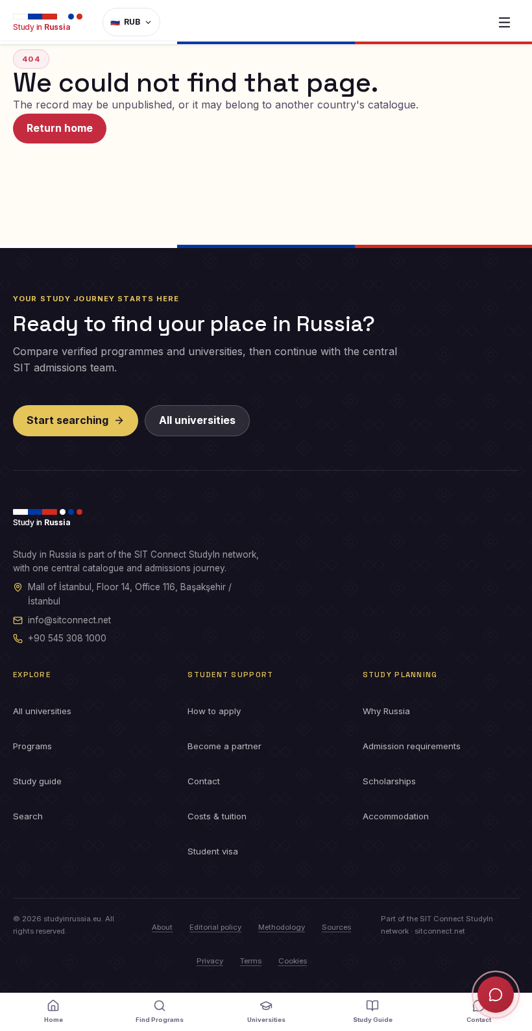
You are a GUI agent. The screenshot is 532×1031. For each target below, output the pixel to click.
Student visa (212, 851)
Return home (60, 127)
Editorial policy (215, 927)
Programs (32, 746)
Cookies (292, 960)
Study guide (37, 781)
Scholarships (389, 781)
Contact (203, 781)
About (162, 927)
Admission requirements (412, 746)
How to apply (214, 711)
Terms (250, 960)
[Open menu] (504, 22)
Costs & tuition (217, 816)
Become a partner (224, 746)
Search (28, 816)
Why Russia (386, 711)
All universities (197, 420)
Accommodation (396, 816)
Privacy (210, 960)
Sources (336, 927)
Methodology (281, 927)
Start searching (67, 420)
